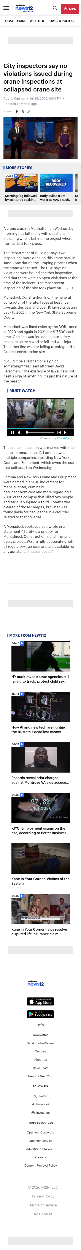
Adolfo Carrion (14, 98)
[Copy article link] (29, 111)
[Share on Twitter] (23, 111)
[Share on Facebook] (17, 111)
